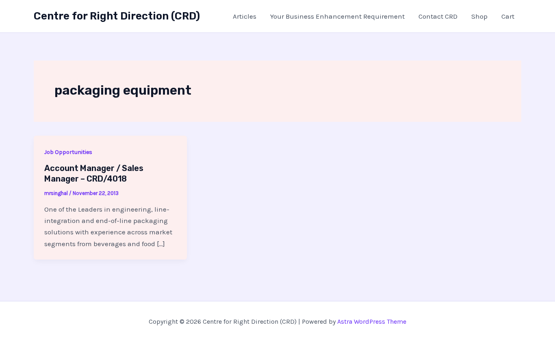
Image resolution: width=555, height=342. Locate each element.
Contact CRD (437, 16)
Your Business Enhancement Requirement (337, 16)
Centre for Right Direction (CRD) (117, 16)
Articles (244, 16)
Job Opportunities (68, 152)
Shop (479, 16)
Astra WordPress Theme (371, 321)
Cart (507, 16)
